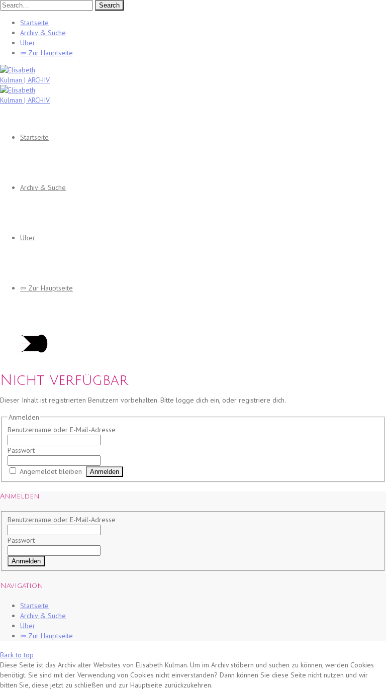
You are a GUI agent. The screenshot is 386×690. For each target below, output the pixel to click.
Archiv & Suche (43, 32)
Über (27, 42)
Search (109, 5)
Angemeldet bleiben (51, 471)
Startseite (34, 22)
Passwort (21, 450)
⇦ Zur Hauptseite (46, 52)
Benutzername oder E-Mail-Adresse (62, 429)
